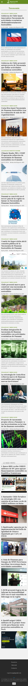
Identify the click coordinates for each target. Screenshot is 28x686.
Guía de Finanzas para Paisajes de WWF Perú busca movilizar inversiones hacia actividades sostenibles (13, 563)
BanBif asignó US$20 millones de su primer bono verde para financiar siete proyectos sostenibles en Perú (13, 624)
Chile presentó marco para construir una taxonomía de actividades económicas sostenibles (13, 287)
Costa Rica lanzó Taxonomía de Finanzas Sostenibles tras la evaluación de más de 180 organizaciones (13, 111)
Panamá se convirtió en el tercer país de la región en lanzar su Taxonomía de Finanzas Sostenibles (12, 199)
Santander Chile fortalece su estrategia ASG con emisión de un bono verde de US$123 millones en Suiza (13, 500)
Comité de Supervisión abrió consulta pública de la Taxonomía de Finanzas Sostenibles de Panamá (13, 244)
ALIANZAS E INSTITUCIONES (10, 150)
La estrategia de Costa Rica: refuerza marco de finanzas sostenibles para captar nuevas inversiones (13, 377)
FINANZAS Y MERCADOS (9, 13)
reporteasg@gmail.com (14, 673)
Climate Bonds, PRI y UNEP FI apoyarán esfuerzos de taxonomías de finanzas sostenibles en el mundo (13, 156)
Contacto (14, 668)
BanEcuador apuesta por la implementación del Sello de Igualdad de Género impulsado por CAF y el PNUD (14, 531)
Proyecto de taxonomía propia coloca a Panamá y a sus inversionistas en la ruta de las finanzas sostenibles (13, 423)
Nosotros (14, 662)
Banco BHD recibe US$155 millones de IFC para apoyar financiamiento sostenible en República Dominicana (14, 469)
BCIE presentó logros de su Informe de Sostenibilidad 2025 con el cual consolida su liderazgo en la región (14, 593)
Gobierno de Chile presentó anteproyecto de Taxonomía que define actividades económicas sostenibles (13, 66)
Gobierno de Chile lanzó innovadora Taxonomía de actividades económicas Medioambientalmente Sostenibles (12, 20)
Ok (14, 683)
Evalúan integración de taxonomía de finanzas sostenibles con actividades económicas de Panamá (13, 333)
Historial (14, 665)
